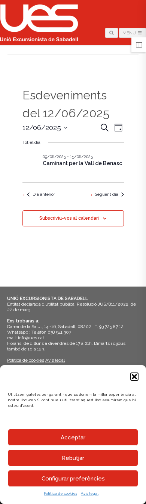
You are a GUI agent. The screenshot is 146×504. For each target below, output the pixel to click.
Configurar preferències (73, 478)
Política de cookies (60, 493)
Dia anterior (44, 194)
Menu (129, 32)
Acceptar (73, 437)
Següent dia (106, 194)
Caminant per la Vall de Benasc (82, 163)
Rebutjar (73, 458)
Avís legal (89, 493)
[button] (134, 376)
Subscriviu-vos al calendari (69, 218)
